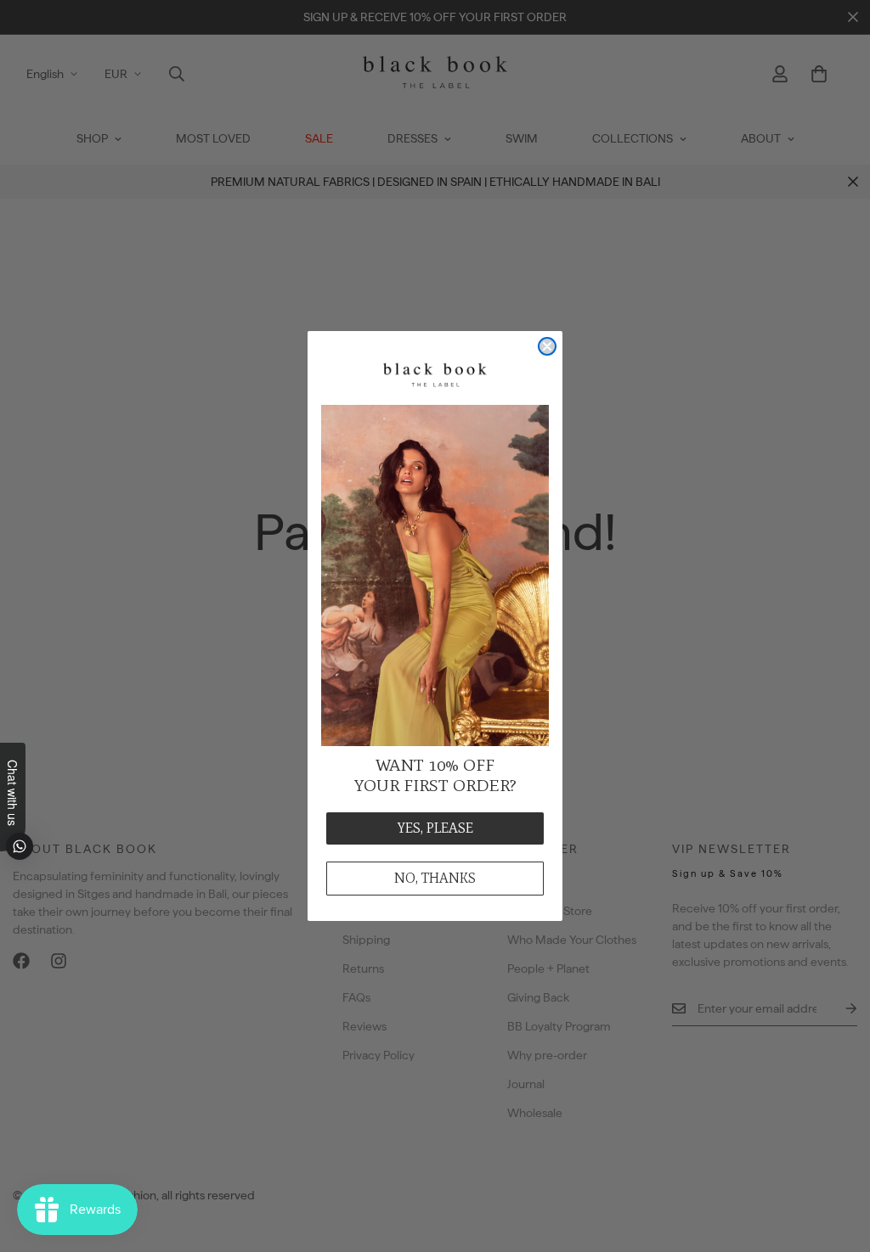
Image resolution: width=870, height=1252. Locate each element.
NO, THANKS (435, 878)
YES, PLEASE (435, 828)
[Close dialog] (547, 346)
